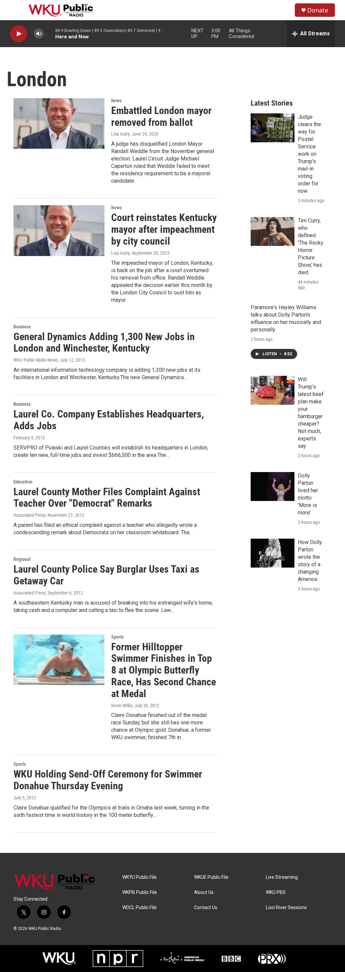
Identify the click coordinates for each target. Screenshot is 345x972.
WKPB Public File (139, 892)
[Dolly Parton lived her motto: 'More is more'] (272, 486)
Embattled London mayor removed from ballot (161, 116)
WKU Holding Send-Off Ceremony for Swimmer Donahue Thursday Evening (107, 780)
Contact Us (205, 907)
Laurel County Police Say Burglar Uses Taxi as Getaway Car (106, 575)
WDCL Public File (139, 907)
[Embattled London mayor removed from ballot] (58, 123)
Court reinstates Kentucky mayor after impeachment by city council (164, 229)
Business (22, 326)
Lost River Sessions (286, 907)
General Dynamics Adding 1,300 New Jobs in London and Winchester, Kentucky (104, 342)
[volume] (38, 33)
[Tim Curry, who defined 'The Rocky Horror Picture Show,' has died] (272, 231)
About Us (204, 892)
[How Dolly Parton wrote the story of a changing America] (272, 553)
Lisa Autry (120, 134)
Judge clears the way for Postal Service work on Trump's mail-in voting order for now (309, 154)
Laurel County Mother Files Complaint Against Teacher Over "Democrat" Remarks (106, 497)
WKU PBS (276, 892)
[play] (18, 34)
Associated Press (29, 515)
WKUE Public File (211, 877)
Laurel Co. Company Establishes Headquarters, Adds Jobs (108, 420)
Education (22, 481)
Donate (317, 10)
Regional (22, 559)
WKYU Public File (139, 877)
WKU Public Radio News (35, 360)
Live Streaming (282, 877)
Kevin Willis (121, 705)
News (116, 100)
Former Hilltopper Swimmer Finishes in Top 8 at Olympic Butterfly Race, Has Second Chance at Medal (163, 670)
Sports (117, 637)
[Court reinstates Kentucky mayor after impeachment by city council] (58, 230)
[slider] (50, 33)
